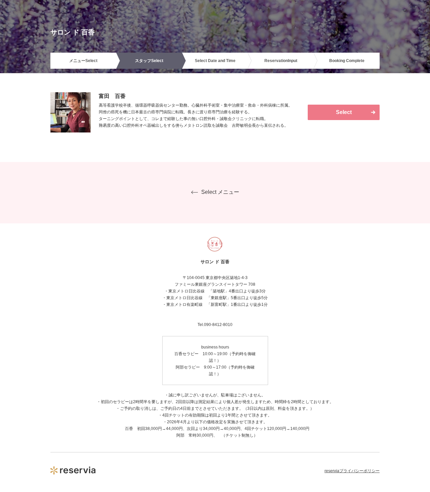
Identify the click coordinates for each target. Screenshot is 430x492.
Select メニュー (220, 192)
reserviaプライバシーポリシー (352, 471)
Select (344, 112)
